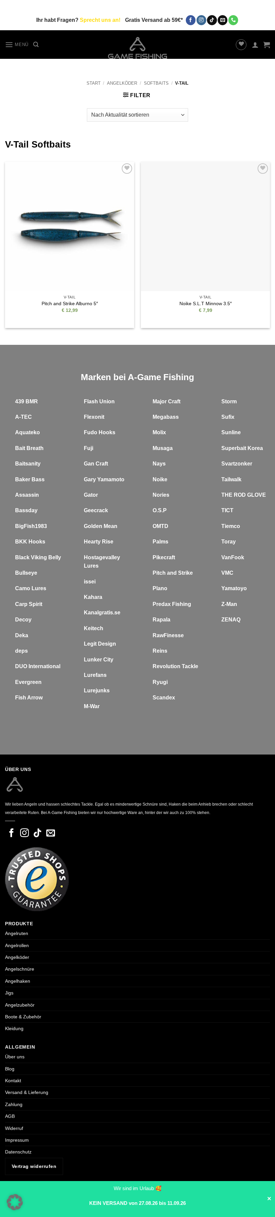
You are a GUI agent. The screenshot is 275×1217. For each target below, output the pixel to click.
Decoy (23, 619)
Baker (22, 479)
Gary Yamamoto (104, 479)
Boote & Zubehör (23, 1016)
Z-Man (229, 604)
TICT (227, 510)
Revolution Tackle (175, 666)
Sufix (227, 417)
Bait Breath (29, 448)
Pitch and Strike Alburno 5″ (70, 303)
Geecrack (96, 510)
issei (90, 581)
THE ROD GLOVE (243, 495)
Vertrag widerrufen (34, 1166)
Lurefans (95, 675)
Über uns (14, 1056)
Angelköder (122, 83)
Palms (160, 541)
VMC (227, 573)
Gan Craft (96, 463)
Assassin (27, 495)
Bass (38, 479)
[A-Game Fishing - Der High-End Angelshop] (137, 48)
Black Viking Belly (38, 557)
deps (21, 651)
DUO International (37, 666)
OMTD (160, 526)
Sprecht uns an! (100, 20)
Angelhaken (17, 981)
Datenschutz (18, 1151)
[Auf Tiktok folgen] (212, 20)
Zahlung (13, 1104)
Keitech (93, 628)
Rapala (161, 619)
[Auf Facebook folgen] (191, 20)
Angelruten (16, 933)
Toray (228, 541)
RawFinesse (168, 635)
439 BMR (26, 401)
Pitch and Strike (173, 573)
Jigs (9, 993)
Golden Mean (100, 526)
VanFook (232, 557)
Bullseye (26, 573)
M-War (92, 706)
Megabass (166, 417)
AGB (10, 1116)
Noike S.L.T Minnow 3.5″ (205, 303)
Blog (9, 1068)
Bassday (26, 510)
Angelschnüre (19, 969)
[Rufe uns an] (233, 20)
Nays (159, 463)
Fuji (88, 448)
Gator (91, 495)
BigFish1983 (31, 526)
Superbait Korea (242, 448)
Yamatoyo (234, 588)
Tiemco (230, 526)
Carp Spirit (28, 604)
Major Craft (166, 401)
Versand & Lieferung (26, 1092)
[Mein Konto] (255, 44)
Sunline (231, 432)
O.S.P (160, 510)
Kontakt (13, 1080)
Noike (160, 479)
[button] (17, 44)
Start (94, 83)
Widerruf (14, 1128)
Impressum (17, 1140)
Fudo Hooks (99, 432)
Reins (160, 651)
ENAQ (232, 619)
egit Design (101, 644)
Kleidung (14, 1028)
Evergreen (28, 682)
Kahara (93, 597)
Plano (160, 588)
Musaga (163, 448)
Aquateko (27, 432)
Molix (159, 432)
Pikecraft (164, 557)
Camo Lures (30, 588)
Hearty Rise (98, 541)
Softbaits (156, 83)
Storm (229, 401)
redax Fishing (173, 604)
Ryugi (160, 682)
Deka (21, 635)
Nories (161, 495)
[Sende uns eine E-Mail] (222, 20)
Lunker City (98, 659)
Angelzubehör (20, 1005)
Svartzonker (236, 463)
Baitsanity (28, 463)
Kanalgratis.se (102, 612)
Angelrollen (17, 945)
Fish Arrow (29, 697)
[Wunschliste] (241, 44)
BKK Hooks (30, 541)
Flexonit (94, 417)
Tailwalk (231, 479)
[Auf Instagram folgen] (201, 20)
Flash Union (99, 401)
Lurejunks (97, 690)
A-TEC (23, 417)
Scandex (164, 697)
